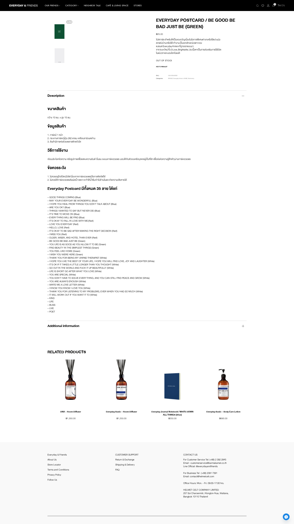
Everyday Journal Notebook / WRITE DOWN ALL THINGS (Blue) (172, 413)
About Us (52, 460)
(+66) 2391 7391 (209, 473)
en (283, 5)
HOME (185, 78)
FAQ (117, 470)
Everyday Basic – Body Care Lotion (223, 412)
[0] (274, 5)
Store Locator (54, 465)
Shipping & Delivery (125, 465)
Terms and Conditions (58, 470)
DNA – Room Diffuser (70, 412)
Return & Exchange (124, 460)
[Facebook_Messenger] (286, 516)
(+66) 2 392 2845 (217, 460)
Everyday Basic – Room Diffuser (121, 412)
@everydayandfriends (207, 466)
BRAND (170, 78)
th (279, 5)
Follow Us (52, 480)
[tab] (147, 95)
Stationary (191, 78)
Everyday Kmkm (178, 78)
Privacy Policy (54, 475)
